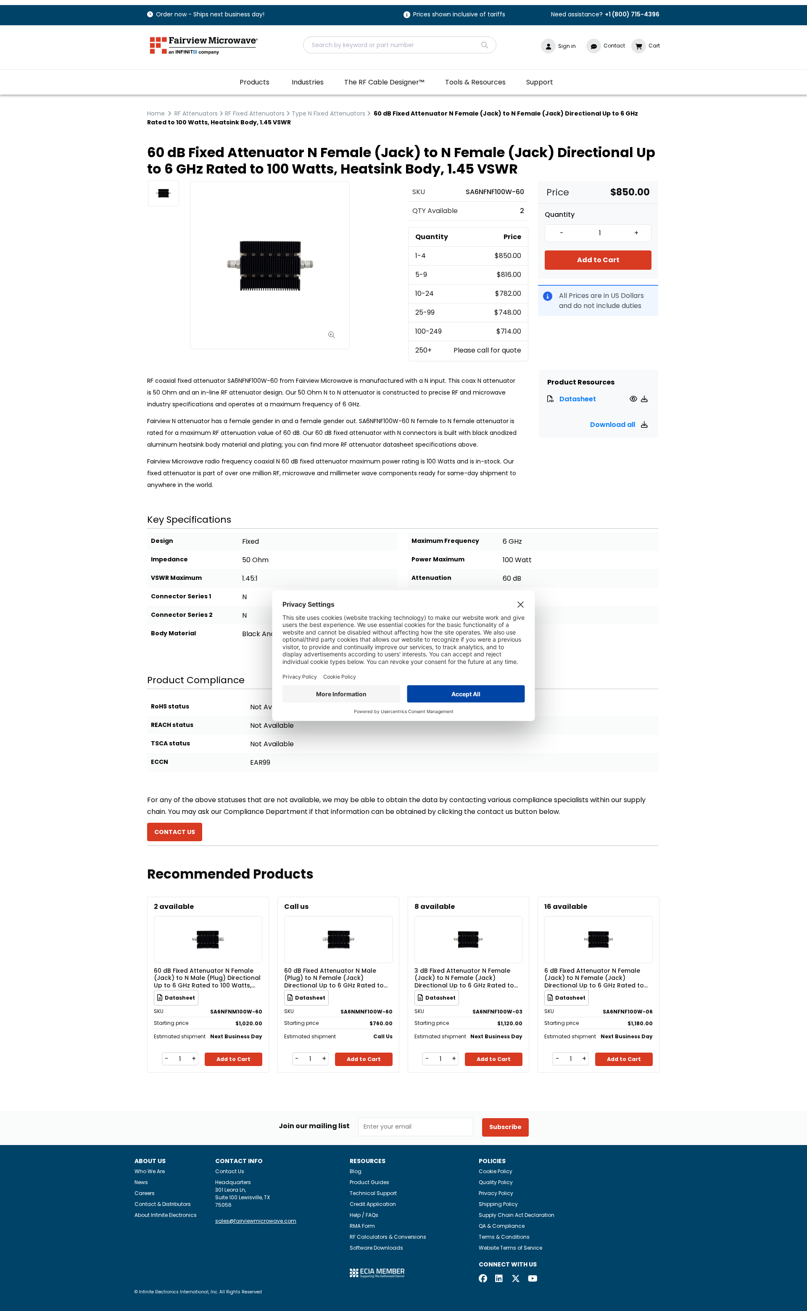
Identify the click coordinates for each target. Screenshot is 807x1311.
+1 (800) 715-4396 (632, 14)
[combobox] (399, 45)
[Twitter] (516, 1279)
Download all (613, 424)
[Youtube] (532, 1279)
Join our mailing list (314, 1126)
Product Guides (369, 1182)
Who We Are (149, 1171)
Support (539, 82)
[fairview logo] (204, 45)
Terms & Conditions (504, 1236)
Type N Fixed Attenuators (328, 113)
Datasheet (577, 399)
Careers (144, 1193)
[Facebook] (483, 1279)
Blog (355, 1171)
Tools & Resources (475, 82)
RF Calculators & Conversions (388, 1236)
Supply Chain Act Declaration (516, 1215)
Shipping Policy (498, 1204)
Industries (308, 82)
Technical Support (373, 1193)
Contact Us (229, 1171)
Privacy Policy (496, 1193)
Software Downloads (376, 1247)
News (141, 1182)
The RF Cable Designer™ (384, 82)
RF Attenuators (196, 113)
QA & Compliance (502, 1225)
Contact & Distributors (162, 1204)
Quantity (560, 215)
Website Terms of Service (510, 1247)
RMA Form (362, 1225)
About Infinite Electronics (165, 1215)
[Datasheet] (634, 399)
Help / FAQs (364, 1215)
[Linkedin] (499, 1279)
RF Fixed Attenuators (255, 113)
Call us (296, 906)
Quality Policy (496, 1182)
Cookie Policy (495, 1171)
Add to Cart (598, 260)
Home (156, 113)
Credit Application (373, 1204)
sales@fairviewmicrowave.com (255, 1220)
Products (254, 82)
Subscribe (505, 1127)
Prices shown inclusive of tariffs (459, 14)
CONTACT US (174, 832)
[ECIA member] (377, 1272)
